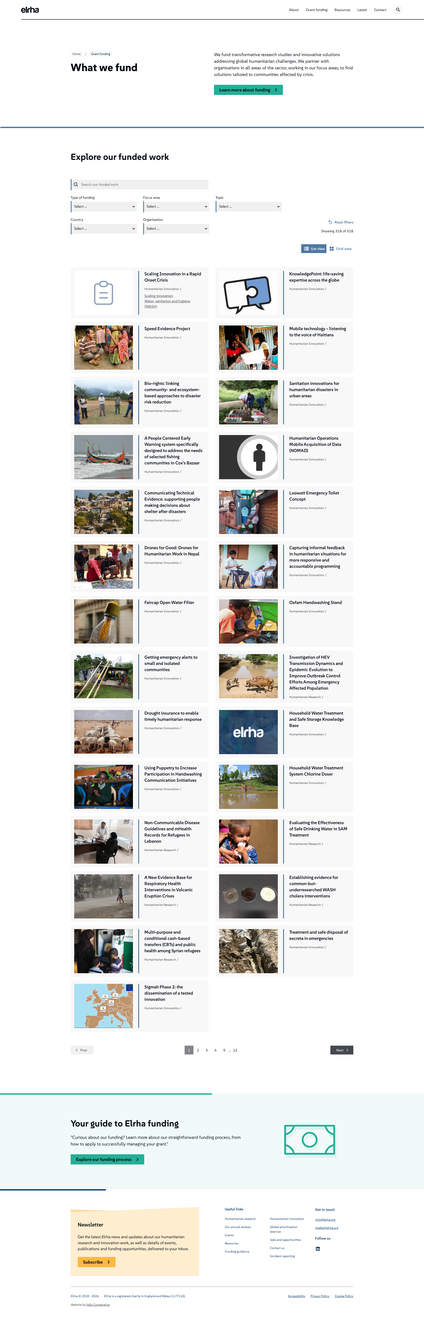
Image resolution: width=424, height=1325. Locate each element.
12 (235, 1050)
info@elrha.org (325, 1220)
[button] (294, 9)
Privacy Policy (319, 1296)
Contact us (277, 1248)
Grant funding (100, 54)
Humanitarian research (240, 1219)
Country (77, 219)
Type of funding (83, 197)
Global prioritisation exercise (283, 1229)
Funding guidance (237, 1251)
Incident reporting (282, 1256)
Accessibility (296, 1296)
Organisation (153, 219)
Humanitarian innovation (287, 1219)
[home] (30, 9)
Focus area (151, 197)
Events (229, 1235)
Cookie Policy (344, 1296)
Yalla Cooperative (98, 1305)
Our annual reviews (238, 1227)
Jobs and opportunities (285, 1240)
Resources (231, 1243)
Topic (220, 197)
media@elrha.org (326, 1228)
